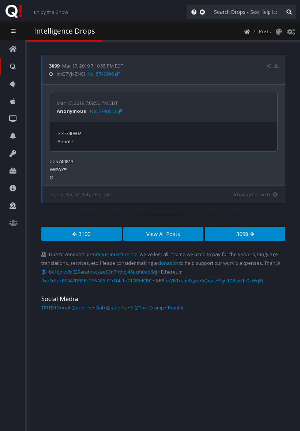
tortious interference (114, 254)
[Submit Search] (289, 12)
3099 (54, 65)
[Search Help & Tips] (192, 12)
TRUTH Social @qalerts (66, 307)
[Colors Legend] (279, 31)
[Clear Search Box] (204, 12)
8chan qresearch (251, 194)
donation (168, 263)
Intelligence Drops (64, 31)
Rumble (176, 307)
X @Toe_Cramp (147, 307)
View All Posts (163, 233)
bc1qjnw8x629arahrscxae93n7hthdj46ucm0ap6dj (103, 271)
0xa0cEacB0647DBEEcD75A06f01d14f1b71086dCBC (96, 280)
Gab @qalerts (110, 307)
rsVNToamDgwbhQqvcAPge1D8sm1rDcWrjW (214, 280)
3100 (83, 233)
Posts (265, 31)
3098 (243, 233)
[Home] (247, 31)
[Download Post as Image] (276, 65)
